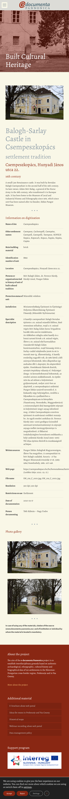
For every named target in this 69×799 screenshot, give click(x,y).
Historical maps (16, 719)
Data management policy (20, 732)
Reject (22, 793)
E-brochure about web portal (22, 705)
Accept (9, 793)
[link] (34, 760)
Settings (36, 793)
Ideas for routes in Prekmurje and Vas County (29, 712)
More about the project (18, 684)
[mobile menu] (4, 5)
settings (28, 787)
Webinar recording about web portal (25, 726)
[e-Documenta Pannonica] (34, 5)
